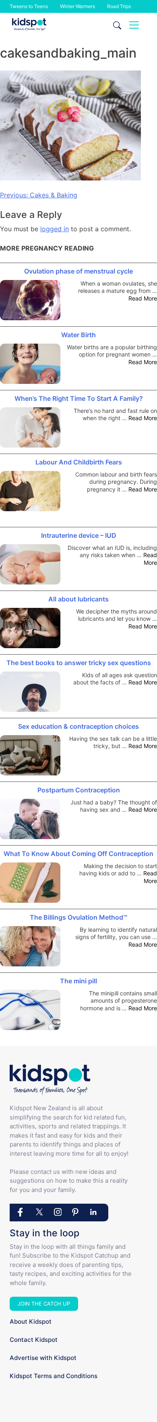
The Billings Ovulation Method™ (78, 917)
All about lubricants (78, 599)
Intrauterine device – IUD (78, 535)
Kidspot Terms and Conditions (53, 1376)
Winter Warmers (77, 6)
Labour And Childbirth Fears (78, 462)
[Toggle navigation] (134, 25)
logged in (54, 229)
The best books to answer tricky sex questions (78, 663)
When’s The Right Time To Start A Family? (78, 398)
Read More (142, 298)
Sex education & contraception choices (78, 726)
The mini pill (78, 981)
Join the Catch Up (44, 1303)
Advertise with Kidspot (43, 1358)
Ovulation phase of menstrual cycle (78, 271)
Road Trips (119, 6)
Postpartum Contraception (78, 790)
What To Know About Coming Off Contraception (78, 854)
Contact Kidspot (34, 1339)
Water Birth (78, 335)
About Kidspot (31, 1321)
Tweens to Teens (29, 6)
